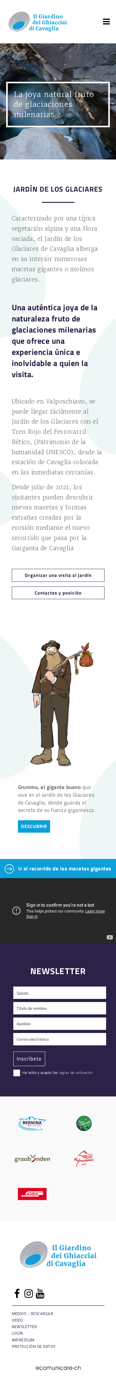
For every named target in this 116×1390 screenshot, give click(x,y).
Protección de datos (34, 1346)
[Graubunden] (32, 1158)
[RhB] (32, 1194)
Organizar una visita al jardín (58, 575)
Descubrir (34, 826)
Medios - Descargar (33, 1313)
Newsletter (24, 1326)
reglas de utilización (75, 1072)
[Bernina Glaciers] (32, 1123)
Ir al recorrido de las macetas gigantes (64, 868)
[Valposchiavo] (84, 1158)
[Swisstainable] (84, 1123)
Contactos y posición (58, 592)
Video (17, 1320)
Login (17, 1333)
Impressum (23, 1340)
